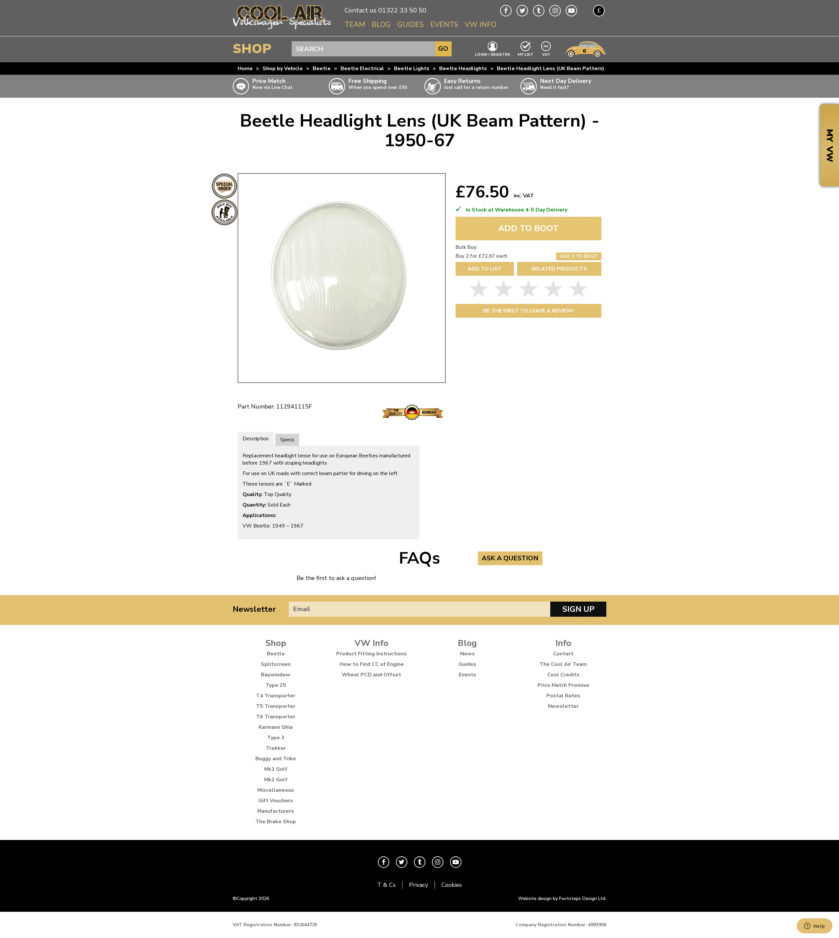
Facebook (506, 10)
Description (256, 438)
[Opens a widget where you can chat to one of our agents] (814, 926)
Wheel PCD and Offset (371, 674)
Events (444, 25)
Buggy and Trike (275, 758)
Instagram (555, 10)
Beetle (322, 68)
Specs (287, 439)
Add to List (485, 268)
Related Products (559, 268)
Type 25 (275, 685)
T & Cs (386, 885)
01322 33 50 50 (402, 10)
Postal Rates (563, 695)
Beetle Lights (411, 68)
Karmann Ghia (276, 727)
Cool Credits (563, 674)
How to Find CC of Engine (372, 664)
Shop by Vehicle (283, 68)
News (467, 653)
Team (354, 25)
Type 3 (275, 737)
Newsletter (254, 609)
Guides (410, 25)
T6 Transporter (275, 716)
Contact (563, 653)
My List (525, 54)
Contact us (360, 10)
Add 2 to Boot (579, 256)
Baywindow (275, 674)
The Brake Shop (275, 821)
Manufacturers (275, 811)
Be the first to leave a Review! (528, 310)
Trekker (276, 748)
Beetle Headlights (463, 68)
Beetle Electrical (362, 68)
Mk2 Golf (275, 779)
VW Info (480, 25)
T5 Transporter (275, 706)
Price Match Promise (563, 685)
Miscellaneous (275, 790)
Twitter (522, 10)
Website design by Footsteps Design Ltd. (562, 898)
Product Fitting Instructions (371, 653)
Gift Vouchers (275, 800)
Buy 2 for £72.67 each (481, 256)
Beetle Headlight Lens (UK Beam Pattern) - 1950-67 (564, 68)
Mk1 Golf (275, 769)
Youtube (571, 10)
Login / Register (492, 54)
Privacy (418, 885)
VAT (546, 53)
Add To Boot (528, 228)
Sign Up (578, 609)
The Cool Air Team (563, 664)
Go (443, 48)
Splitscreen (276, 664)
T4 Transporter (275, 695)
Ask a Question (510, 558)
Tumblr (538, 10)
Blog (381, 25)
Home (245, 68)
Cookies (451, 885)
